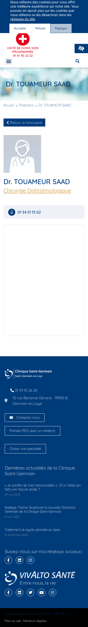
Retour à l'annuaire (25, 122)
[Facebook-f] (8, 560)
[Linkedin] (19, 560)
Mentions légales (34, 621)
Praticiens (26, 105)
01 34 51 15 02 (29, 212)
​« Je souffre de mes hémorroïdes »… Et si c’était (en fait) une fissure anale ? (43, 487)
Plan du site (13, 621)
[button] (81, 48)
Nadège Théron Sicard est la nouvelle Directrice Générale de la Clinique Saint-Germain (40, 509)
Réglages (61, 28)
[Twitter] (30, 592)
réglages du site (22, 19)
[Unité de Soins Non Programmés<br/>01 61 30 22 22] (23, 39)
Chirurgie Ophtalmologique (37, 190)
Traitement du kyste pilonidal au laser (32, 530)
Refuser (40, 28)
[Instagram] (30, 560)
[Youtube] (41, 592)
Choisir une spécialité (25, 449)
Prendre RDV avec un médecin (32, 431)
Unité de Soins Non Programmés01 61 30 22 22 (22, 51)
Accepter (20, 28)
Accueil (9, 105)
